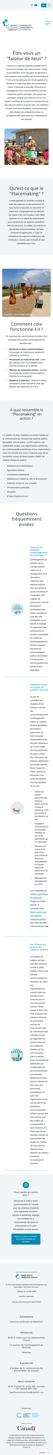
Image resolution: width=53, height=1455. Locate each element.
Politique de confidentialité (26, 1291)
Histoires (26, 1352)
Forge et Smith (35, 1302)
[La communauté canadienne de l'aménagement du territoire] (17, 33)
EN (44, 5)
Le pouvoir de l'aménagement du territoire (26, 1346)
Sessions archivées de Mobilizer (26, 1321)
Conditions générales (26, 1296)
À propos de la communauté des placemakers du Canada (26, 1369)
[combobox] (43, 1452)
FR (49, 5)
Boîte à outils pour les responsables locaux (26, 1239)
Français (42, 1452)
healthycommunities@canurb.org (26, 1392)
